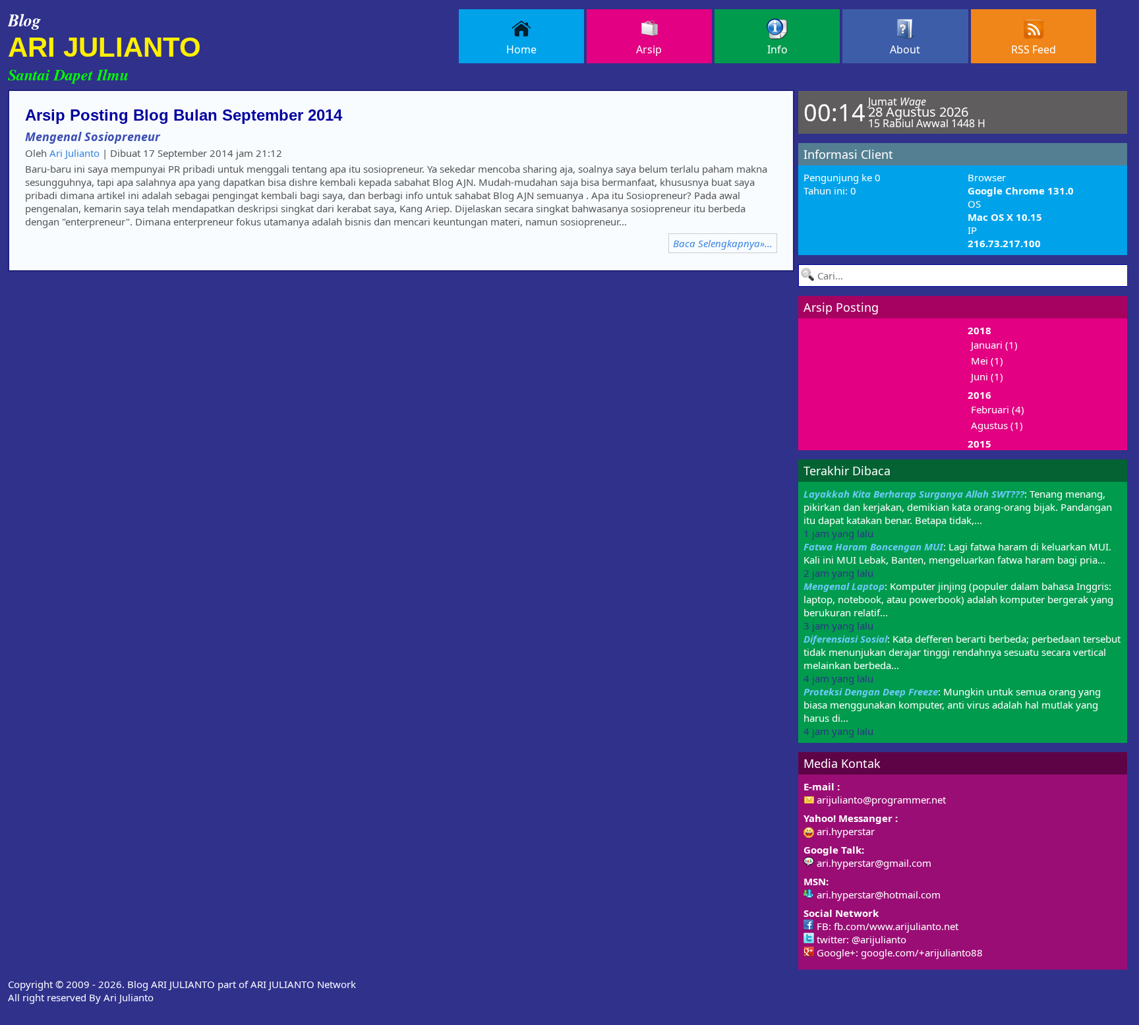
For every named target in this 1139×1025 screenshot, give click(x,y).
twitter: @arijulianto (860, 939)
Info (777, 49)
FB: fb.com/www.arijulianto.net (886, 926)
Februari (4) (997, 409)
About (905, 49)
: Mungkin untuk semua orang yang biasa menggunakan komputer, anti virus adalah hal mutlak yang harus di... (952, 711)
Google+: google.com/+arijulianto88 (898, 952)
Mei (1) (987, 360)
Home (521, 49)
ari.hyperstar (844, 831)
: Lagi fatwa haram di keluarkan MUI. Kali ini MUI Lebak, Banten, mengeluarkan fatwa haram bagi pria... (957, 559)
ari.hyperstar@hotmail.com (877, 894)
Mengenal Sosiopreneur (92, 136)
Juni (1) (987, 376)
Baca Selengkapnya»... (723, 243)
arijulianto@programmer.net (880, 799)
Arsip (649, 49)
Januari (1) (994, 344)
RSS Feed (1033, 49)
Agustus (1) (997, 425)
